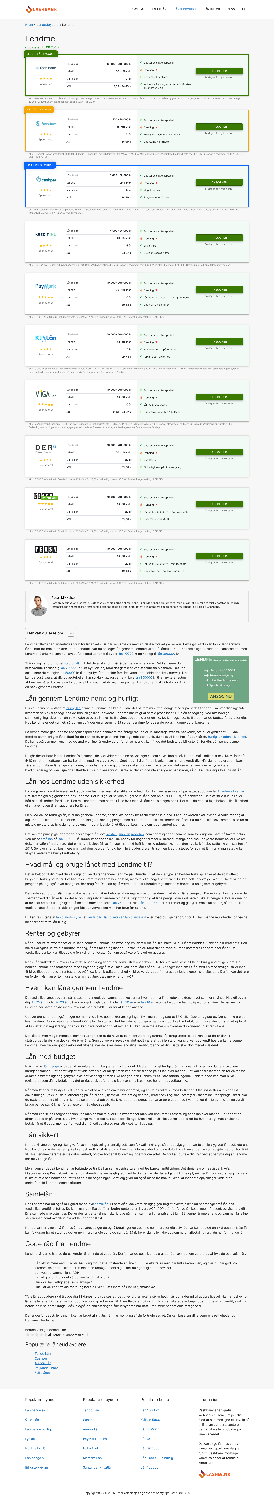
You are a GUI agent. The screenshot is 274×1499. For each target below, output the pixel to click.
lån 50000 (67, 673)
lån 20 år (126, 1002)
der (217, 649)
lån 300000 (166, 654)
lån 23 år (61, 1002)
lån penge (51, 1066)
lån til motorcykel (69, 917)
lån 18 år (147, 1002)
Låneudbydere (48, 25)
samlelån (101, 1204)
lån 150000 (143, 677)
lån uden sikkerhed (231, 791)
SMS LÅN (138, 9)
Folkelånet (42, 1373)
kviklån (111, 834)
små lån (47, 839)
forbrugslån (72, 663)
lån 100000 (148, 903)
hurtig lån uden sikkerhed (227, 737)
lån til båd (94, 917)
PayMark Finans (47, 1368)
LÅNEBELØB (212, 9)
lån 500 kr (65, 839)
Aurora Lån (43, 1363)
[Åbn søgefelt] (244, 9)
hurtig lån (73, 708)
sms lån (124, 834)
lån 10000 (125, 654)
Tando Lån (43, 1353)
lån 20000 (68, 668)
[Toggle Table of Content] (69, 633)
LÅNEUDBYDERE (185, 9)
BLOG (231, 9)
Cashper (41, 1358)
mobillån (137, 834)
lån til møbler (113, 917)
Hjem (29, 25)
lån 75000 (120, 903)
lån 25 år (37, 1002)
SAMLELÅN (159, 9)
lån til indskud (135, 917)
